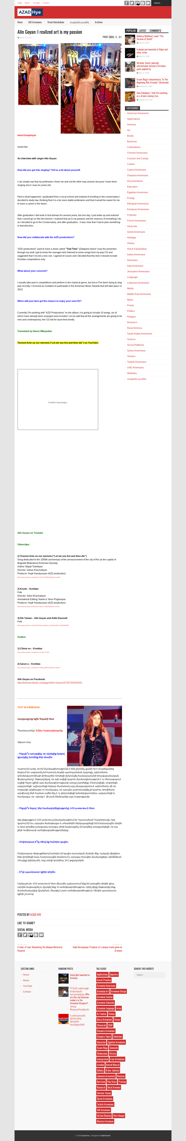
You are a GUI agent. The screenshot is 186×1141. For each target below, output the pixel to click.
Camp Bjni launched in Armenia (80, 976)
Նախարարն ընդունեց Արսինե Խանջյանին (77, 1020)
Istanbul (100, 1065)
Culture (131, 164)
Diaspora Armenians (137, 175)
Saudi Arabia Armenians (139, 333)
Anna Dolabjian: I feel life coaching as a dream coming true (152, 94)
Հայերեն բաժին (79, 22)
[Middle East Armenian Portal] (30, 13)
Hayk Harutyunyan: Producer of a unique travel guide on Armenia (97, 948)
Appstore (114, 974)
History (130, 243)
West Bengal (118, 1115)
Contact (46, 3)
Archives (99, 22)
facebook (126, 3)
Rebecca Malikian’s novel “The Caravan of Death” (150, 37)
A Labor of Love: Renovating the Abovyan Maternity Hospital (39, 948)
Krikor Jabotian (112, 1070)
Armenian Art (103, 991)
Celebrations (133, 147)
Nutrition (101, 1081)
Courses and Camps (137, 158)
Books (130, 136)
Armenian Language (105, 1008)
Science (131, 339)
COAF (110, 1025)
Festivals (131, 215)
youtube (148, 3)
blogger (142, 3)
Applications (133, 119)
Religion (131, 316)
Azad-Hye (35, 914)
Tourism (131, 356)
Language (132, 277)
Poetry (130, 305)
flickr (137, 3)
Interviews (132, 260)
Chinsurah (101, 1025)
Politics (131, 311)
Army (118, 1008)
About (27, 3)
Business (132, 141)
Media (130, 288)
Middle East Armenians (139, 294)
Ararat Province (104, 980)
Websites (132, 373)
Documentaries (135, 181)
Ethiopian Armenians (138, 203)
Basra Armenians (104, 1019)
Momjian (121, 1076)
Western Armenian (105, 1121)
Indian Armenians (136, 254)
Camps (117, 1019)
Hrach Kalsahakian (56, 22)
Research (132, 322)
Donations (117, 1036)
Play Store (111, 1081)
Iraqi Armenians (135, 266)
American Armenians (138, 113)
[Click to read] (130, 40)
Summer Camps (104, 1093)
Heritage (131, 237)
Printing (122, 1081)
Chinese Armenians (137, 153)
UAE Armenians (35, 22)
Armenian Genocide (105, 1002)
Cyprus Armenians (136, 170)
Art (128, 130)
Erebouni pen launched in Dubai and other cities (152, 51)
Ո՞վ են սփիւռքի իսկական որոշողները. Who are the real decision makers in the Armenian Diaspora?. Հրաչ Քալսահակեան (79, 998)
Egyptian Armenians (137, 192)
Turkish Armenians (136, 362)
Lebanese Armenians (138, 283)
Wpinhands (105, 1136)
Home (19, 3)
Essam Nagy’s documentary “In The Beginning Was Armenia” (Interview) (152, 81)
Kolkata (100, 1070)
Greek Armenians (136, 232)
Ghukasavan (102, 1053)
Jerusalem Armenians (138, 271)
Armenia (131, 124)
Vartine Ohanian (104, 1115)
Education (132, 186)
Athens (112, 1014)
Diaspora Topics (104, 1036)
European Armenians (138, 209)
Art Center (101, 1014)
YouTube (36, 3)
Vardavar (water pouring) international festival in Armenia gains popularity (151, 66)
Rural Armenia (134, 328)
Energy (131, 198)
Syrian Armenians (136, 350)
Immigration (102, 1059)
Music (130, 300)
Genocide (132, 226)
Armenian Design (118, 991)
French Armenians (136, 220)
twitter (132, 3)
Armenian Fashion (105, 997)
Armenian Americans (106, 985)
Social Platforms (135, 345)
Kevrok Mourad (112, 1065)
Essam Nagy (102, 1048)
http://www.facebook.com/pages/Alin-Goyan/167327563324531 (49, 682)
